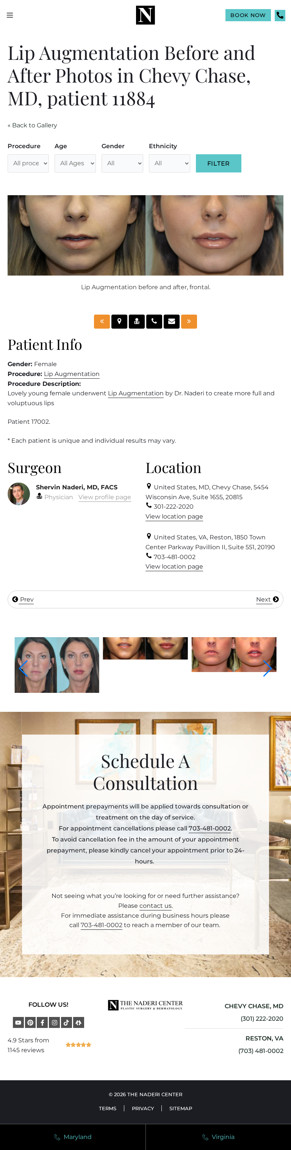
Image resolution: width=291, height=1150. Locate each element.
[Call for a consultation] (154, 322)
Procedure (24, 146)
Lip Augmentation (72, 374)
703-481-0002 (210, 828)
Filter (218, 163)
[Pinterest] (30, 1022)
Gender (113, 146)
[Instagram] (54, 1022)
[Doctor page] (137, 322)
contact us (155, 905)
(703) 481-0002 (260, 1050)
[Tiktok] (66, 1022)
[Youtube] (18, 1022)
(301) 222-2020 (262, 1018)
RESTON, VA (264, 1038)
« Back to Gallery (32, 125)
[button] (23, 668)
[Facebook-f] (42, 1022)
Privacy (143, 1108)
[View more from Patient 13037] (139, 657)
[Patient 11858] (189, 322)
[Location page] (119, 322)
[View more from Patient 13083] (227, 670)
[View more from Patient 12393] (50, 690)
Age (61, 146)
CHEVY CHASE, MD (254, 1006)
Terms (107, 1108)
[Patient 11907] (102, 322)
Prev (26, 599)
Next (264, 599)
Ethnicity (163, 146)
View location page (174, 516)
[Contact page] (172, 322)
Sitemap (180, 1108)
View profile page (104, 497)
